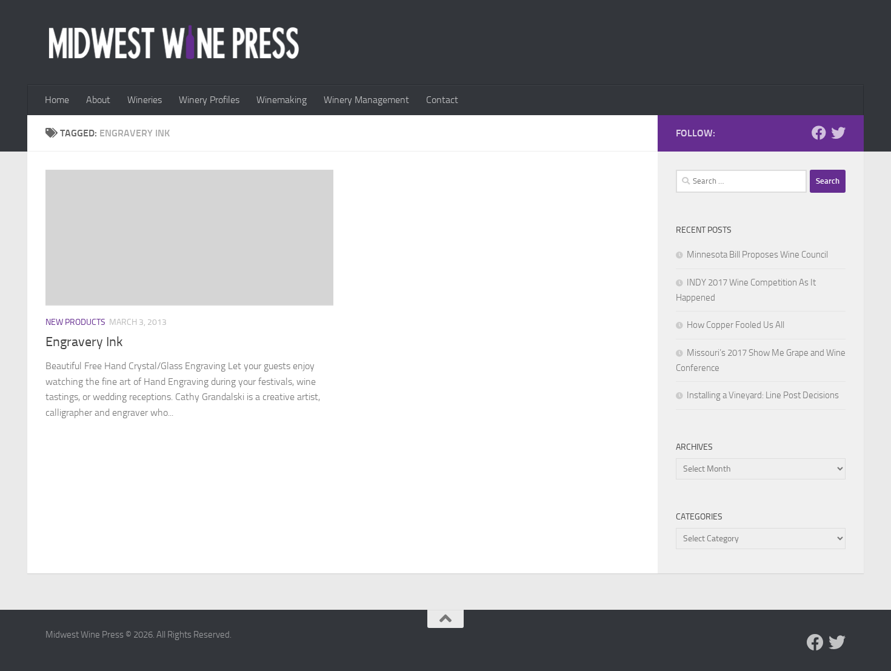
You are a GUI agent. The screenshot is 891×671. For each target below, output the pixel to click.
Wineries (144, 99)
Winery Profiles (209, 99)
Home (57, 99)
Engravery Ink (84, 342)
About (98, 99)
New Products (75, 322)
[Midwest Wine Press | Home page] (173, 42)
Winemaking (281, 99)
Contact (442, 99)
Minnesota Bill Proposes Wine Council (757, 254)
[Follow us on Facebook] (819, 132)
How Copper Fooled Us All (735, 324)
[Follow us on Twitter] (838, 132)
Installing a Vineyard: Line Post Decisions (763, 395)
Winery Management (366, 99)
